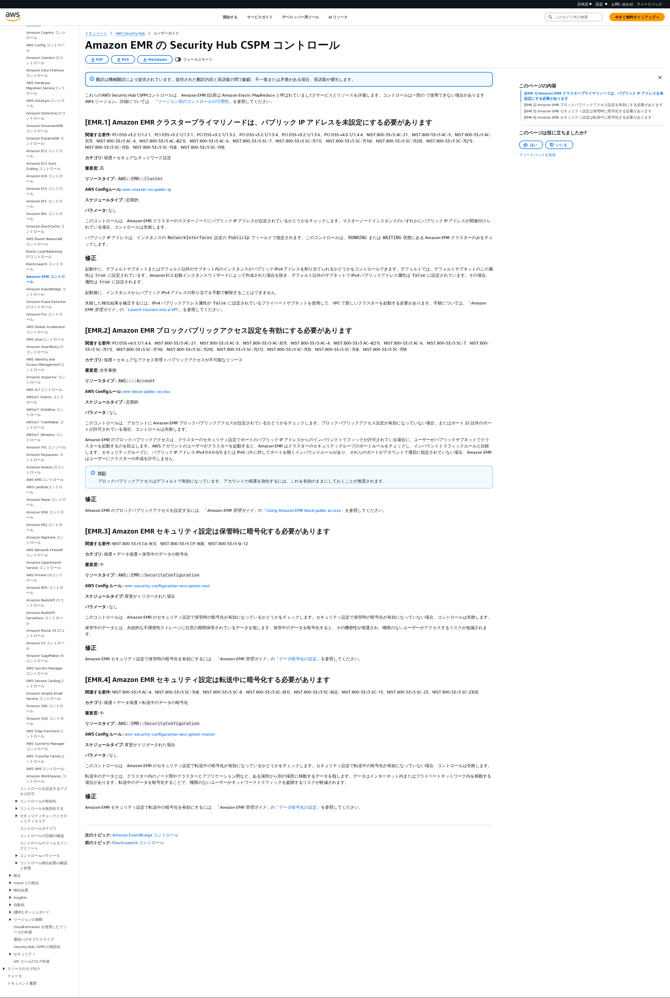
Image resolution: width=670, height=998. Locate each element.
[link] (166, 33)
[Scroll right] (351, 17)
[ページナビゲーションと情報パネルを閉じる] (660, 77)
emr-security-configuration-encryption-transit (170, 734)
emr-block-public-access (146, 391)
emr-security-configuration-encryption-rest (167, 585)
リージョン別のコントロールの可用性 (193, 101)
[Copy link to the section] (81, 122)
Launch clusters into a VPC (153, 309)
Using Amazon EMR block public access (303, 510)
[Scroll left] (219, 17)
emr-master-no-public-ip (147, 189)
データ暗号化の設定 (298, 658)
